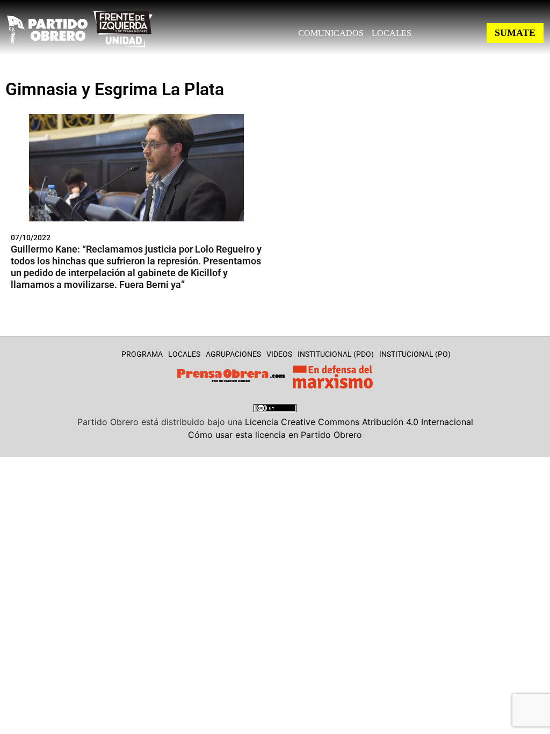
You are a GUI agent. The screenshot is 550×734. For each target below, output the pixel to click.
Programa (142, 354)
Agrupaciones (233, 354)
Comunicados (331, 33)
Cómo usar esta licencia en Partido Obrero (275, 434)
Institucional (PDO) (336, 354)
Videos (279, 354)
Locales (391, 33)
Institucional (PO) (415, 354)
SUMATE (515, 32)
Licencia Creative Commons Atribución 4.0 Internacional (359, 421)
